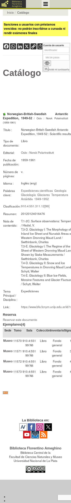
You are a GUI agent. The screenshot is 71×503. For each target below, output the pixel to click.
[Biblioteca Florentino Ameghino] (13, 4)
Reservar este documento (20, 319)
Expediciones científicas (37, 190)
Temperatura (59, 195)
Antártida (27, 199)
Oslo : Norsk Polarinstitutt (37, 152)
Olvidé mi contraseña (58, 69)
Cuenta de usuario (53, 45)
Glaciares (43, 195)
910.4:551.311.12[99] (35, 206)
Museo (7, 340)
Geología (60, 190)
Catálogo (22, 73)
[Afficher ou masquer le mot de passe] (47, 63)
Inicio (10, 12)
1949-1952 (41, 199)
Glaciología (28, 195)
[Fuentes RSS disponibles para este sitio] (35, 392)
